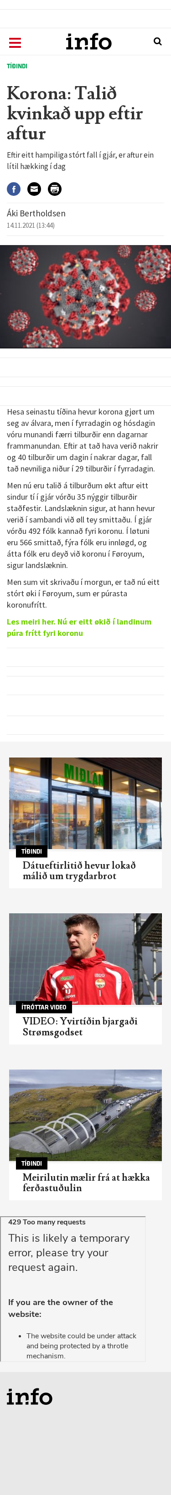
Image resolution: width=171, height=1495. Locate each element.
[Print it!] (58, 189)
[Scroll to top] (146, 1470)
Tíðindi (17, 66)
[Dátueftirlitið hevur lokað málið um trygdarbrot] (85, 803)
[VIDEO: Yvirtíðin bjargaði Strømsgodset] (85, 959)
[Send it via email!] (37, 189)
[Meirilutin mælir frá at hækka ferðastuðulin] (85, 1115)
